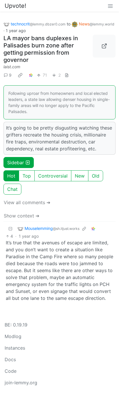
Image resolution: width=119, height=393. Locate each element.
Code (10, 371)
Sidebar (15, 162)
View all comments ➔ (27, 202)
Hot (11, 176)
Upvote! (15, 5)
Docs (10, 359)
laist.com (11, 66)
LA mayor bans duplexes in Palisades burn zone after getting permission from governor (40, 49)
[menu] (110, 5)
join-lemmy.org (21, 382)
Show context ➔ (21, 216)
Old (95, 176)
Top (27, 176)
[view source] (66, 75)
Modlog (13, 336)
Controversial (53, 176)
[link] (20, 75)
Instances (15, 348)
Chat (12, 189)
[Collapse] (10, 228)
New (80, 176)
